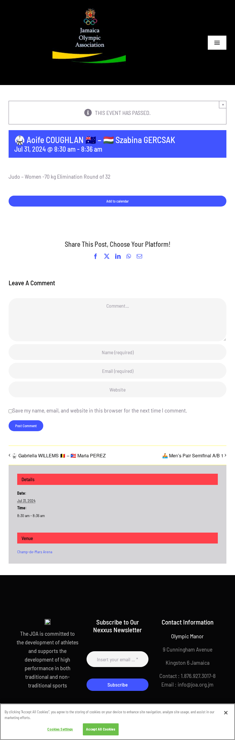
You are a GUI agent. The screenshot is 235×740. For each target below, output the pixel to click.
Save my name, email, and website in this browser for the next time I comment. (99, 410)
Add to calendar (117, 201)
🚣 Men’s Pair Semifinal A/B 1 (193, 455)
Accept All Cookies (100, 729)
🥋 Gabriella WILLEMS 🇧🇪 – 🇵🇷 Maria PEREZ (58, 455)
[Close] (226, 712)
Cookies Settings (60, 729)
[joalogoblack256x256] (89, 8)
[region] (117, 722)
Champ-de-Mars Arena (34, 551)
